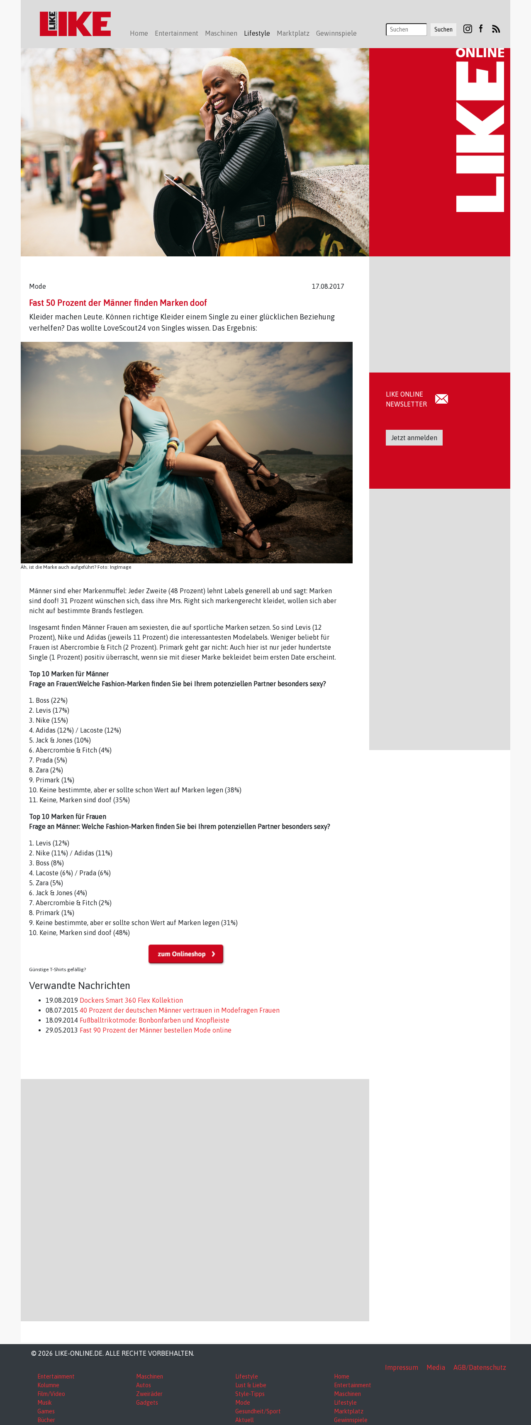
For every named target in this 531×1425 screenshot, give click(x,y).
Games (46, 1411)
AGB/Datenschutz (479, 1367)
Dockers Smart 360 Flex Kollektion (130, 1000)
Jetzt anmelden (414, 437)
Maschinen (149, 1376)
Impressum (401, 1367)
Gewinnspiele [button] (336, 33)
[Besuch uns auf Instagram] (468, 28)
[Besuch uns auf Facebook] (481, 28)
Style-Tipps (250, 1394)
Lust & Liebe (250, 1385)
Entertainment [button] (176, 33)
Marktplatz (348, 1411)
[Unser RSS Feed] (496, 28)
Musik (44, 1402)
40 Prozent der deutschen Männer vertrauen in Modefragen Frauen (179, 1010)
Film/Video (51, 1394)
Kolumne (48, 1385)
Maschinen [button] (221, 33)
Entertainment (56, 1376)
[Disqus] (195, 1199)
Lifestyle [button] (257, 33)
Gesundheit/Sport (258, 1411)
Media (435, 1367)
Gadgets (147, 1402)
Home (139, 33)
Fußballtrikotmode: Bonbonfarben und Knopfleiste (153, 1020)
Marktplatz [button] (293, 33)
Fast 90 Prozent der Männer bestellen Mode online (154, 1030)
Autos (143, 1385)
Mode (242, 1402)
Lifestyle (246, 1376)
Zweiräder (149, 1394)
